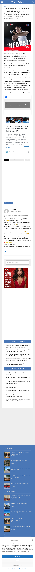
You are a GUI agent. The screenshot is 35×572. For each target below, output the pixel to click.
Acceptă (17, 556)
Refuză (17, 560)
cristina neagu (20, 159)
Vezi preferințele (17, 565)
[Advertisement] (17, 181)
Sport (5, 6)
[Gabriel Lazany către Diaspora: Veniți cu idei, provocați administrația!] (7, 498)
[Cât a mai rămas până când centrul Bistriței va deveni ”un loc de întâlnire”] (7, 513)
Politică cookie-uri (11, 568)
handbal (27, 159)
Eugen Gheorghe (20, 16)
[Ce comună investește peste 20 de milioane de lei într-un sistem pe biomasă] (7, 463)
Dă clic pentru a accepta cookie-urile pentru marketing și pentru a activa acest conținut (17, 104)
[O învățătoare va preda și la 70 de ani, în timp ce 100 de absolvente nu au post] (7, 478)
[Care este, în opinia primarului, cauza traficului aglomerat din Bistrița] (7, 506)
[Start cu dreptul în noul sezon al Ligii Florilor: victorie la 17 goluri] (7, 486)
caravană (13, 159)
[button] (32, 540)
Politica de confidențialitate (21, 568)
